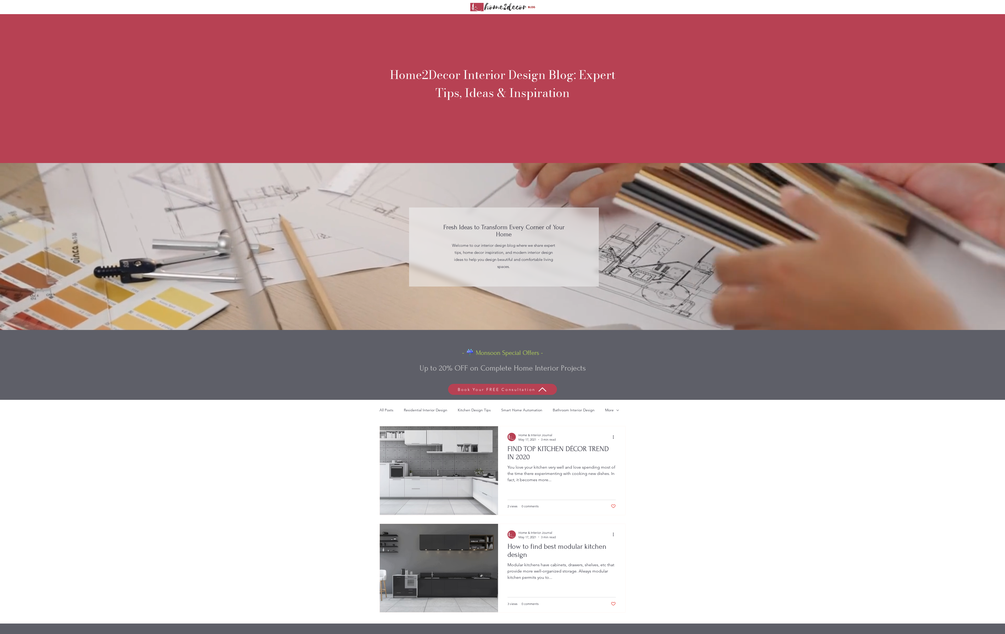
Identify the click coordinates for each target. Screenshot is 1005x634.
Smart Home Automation (521, 410)
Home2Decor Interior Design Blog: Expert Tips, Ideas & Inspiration (502, 84)
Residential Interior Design (425, 410)
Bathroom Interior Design (574, 410)
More (609, 410)
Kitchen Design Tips (474, 410)
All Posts (386, 410)
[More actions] (615, 437)
